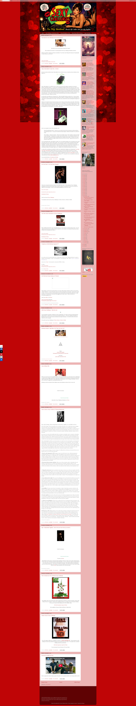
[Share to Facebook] (62, 63)
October (85, 230)
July (85, 234)
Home (43, 33)
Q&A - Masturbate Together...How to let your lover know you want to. (55, 527)
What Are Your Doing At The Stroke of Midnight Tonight (90, 127)
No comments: (55, 63)
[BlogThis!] (60, 63)
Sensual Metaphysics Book (65, 33)
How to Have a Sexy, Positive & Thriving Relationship (52, 409)
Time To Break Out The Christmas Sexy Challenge (52, 575)
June (85, 235)
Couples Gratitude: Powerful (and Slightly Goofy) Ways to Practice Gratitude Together (90, 83)
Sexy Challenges (51, 197)
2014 (84, 192)
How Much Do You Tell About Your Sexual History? (52, 37)
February (85, 241)
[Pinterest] (1, 354)
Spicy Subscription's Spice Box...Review (49, 68)
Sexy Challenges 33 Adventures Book (52, 33)
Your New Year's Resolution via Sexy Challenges (51, 213)
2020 (84, 183)
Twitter (57, 157)
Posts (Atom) (48, 684)
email (55, 565)
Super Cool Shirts (87, 33)
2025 (84, 176)
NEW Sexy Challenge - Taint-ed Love (49, 310)
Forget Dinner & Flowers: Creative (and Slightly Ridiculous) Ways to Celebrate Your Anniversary (90, 111)
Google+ (83, 272)
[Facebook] (1, 349)
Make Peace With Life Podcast (77, 33)
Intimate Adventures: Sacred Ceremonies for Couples (62, 514)
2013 (84, 193)
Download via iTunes (45, 194)
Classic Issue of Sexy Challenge (48, 615)
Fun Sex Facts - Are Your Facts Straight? (50, 164)
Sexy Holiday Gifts (45, 366)
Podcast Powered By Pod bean (64, 556)
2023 (84, 179)
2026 (84, 175)
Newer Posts (44, 682)
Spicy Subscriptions (71, 152)
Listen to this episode (44, 60)
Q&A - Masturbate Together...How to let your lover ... (88, 220)
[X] (1, 351)
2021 (84, 182)
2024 (84, 178)
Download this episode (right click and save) (48, 61)
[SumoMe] (1, 359)
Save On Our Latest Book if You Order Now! (90, 135)
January (85, 242)
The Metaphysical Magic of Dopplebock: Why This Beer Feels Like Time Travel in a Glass (90, 65)
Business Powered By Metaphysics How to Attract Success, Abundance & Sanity (90, 74)
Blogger (83, 703)
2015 (84, 190)
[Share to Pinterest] (63, 63)
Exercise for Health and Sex (47, 655)
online (46, 297)
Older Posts (77, 682)
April (85, 238)
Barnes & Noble (63, 320)
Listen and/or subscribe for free (60, 356)
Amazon (58, 320)
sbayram (75, 703)
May (85, 237)
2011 (84, 244)
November (86, 228)
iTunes (47, 261)
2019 (84, 185)
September (86, 231)
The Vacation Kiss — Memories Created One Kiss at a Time (90, 119)
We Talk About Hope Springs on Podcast (50, 276)
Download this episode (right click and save (48, 300)
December (86, 196)
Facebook (52, 157)
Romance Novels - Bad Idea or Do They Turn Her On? (52, 328)
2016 (84, 189)
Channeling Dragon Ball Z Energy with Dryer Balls (90, 144)
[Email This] (59, 63)
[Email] (1, 357)
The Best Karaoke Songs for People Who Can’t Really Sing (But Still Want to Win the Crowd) (90, 102)
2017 (84, 188)
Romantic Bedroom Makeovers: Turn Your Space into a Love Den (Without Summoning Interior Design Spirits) (90, 92)
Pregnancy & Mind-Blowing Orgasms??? (50, 244)
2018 (84, 186)
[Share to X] (61, 63)
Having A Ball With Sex (66, 640)
